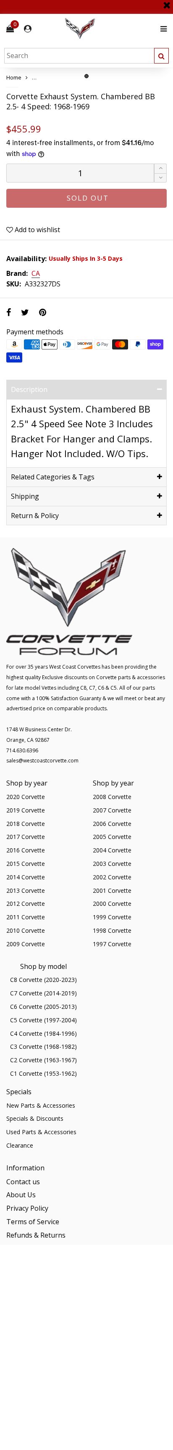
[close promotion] (166, 2)
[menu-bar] (161, 29)
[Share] (8, 312)
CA (35, 274)
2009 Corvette (25, 944)
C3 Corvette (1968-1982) (43, 1046)
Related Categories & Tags (52, 477)
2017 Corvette (25, 837)
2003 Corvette (112, 864)
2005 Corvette (112, 837)
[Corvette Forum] (110, 29)
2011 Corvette (25, 917)
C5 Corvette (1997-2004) (43, 1020)
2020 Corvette (25, 797)
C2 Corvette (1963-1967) (43, 1060)
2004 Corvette (112, 850)
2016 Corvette (25, 850)
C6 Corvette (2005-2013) (43, 1007)
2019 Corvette (25, 810)
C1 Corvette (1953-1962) (43, 1073)
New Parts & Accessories (40, 1105)
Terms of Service (32, 1221)
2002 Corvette (112, 877)
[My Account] (28, 29)
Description (29, 389)
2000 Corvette (112, 904)
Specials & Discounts (34, 1118)
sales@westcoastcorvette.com (42, 760)
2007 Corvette (112, 810)
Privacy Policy (27, 1208)
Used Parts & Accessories (41, 1132)
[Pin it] (42, 312)
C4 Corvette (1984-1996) (43, 1033)
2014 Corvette (25, 877)
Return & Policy (35, 515)
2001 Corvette (112, 890)
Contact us (23, 1181)
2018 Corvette (25, 824)
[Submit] (161, 56)
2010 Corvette (25, 930)
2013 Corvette (25, 890)
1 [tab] (86, 76)
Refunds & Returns (36, 1235)
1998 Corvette (112, 930)
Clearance (19, 1145)
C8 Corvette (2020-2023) (43, 980)
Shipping (25, 496)
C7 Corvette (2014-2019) (43, 993)
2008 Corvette (112, 797)
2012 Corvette (25, 904)
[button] (160, 178)
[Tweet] (25, 312)
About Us (21, 1194)
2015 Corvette (25, 864)
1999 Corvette (112, 917)
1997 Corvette (112, 944)
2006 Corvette (112, 824)
